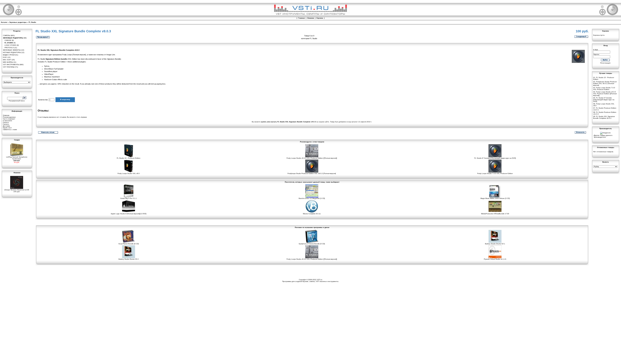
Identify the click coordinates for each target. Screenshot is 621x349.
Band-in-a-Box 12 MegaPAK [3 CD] (312, 198)
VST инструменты (11, 64)
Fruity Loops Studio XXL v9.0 (129, 173)
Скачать (6, 124)
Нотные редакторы (12, 52)
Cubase (8, 40)
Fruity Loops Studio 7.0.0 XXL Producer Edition (495, 173)
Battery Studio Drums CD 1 (495, 244)
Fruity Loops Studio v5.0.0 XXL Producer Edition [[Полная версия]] (312, 158)
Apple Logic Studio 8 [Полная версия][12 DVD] (128, 214)
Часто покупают (9, 119)
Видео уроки (9, 55)
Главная (301, 18)
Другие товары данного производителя (603, 136)
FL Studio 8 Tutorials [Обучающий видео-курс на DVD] (495, 158)
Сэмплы (6, 35)
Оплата (6, 122)
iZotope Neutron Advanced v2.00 (16, 190)
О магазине (7, 121)
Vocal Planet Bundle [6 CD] (128, 244)
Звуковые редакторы (18, 22)
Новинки (310, 18)
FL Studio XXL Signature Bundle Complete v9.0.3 (604, 117)
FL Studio (32, 22)
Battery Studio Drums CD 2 (129, 259)
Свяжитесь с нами (10, 129)
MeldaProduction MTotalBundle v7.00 (495, 214)
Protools (9, 47)
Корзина (319, 18)
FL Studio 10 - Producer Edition (128, 158)
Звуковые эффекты (12, 50)
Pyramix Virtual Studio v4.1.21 (495, 259)
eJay (5, 57)
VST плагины (9, 67)
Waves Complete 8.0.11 (312, 214)
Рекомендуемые (9, 117)
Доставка (6, 126)
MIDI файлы (8, 62)
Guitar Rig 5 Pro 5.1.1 (128, 198)
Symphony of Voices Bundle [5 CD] (312, 244)
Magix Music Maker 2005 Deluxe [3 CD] (495, 198)
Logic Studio (10, 45)
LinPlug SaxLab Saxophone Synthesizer (16, 158)
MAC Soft (7, 60)
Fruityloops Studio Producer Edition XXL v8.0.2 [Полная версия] (312, 173)
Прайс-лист (7, 128)
